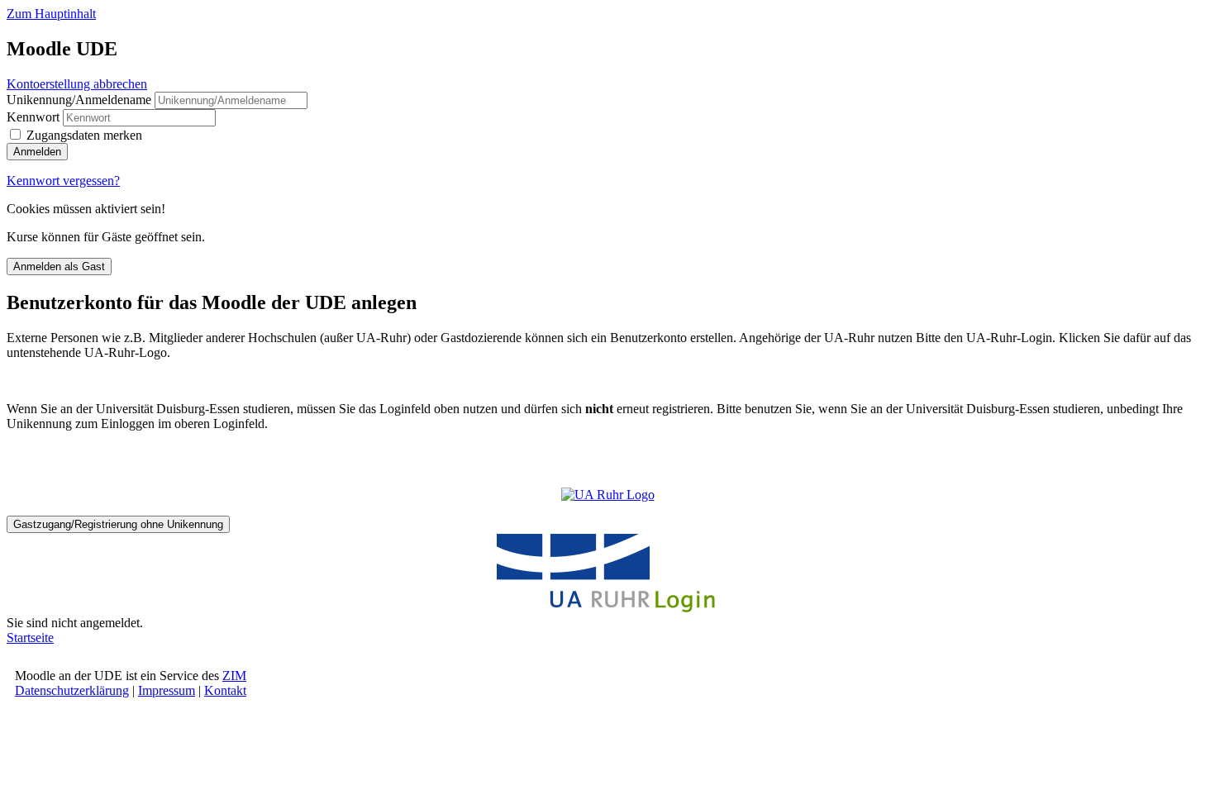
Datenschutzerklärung (72, 690)
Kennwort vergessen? (63, 181)
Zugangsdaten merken (84, 135)
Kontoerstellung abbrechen (77, 84)
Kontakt (225, 690)
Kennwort (33, 117)
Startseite (30, 638)
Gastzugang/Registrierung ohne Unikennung (118, 524)
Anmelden (37, 151)
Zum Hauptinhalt (51, 14)
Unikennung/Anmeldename (81, 100)
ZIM (234, 676)
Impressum (166, 690)
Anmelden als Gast (59, 266)
